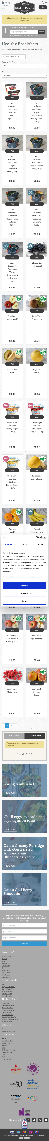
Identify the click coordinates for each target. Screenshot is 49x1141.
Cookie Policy (6, 1012)
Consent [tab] (8, 544)
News (3, 1048)
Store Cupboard (7, 991)
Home (4, 1038)
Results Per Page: (9, 62)
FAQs (3, 1055)
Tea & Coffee (6, 972)
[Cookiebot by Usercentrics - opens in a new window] (35, 537)
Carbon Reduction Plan (9, 1017)
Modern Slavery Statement (10, 1019)
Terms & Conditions (8, 1005)
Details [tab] (24, 544)
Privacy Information (8, 1010)
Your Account (6, 1003)
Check (41, 32)
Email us (4, 1029)
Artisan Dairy (6, 970)
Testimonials (6, 1057)
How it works (6, 977)
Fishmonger (6, 966)
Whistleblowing (7, 1021)
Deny (24, 601)
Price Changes (6, 1059)
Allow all (24, 585)
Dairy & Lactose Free (8, 987)
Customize (23, 593)
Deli (3, 968)
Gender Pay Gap (7, 1015)
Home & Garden (7, 996)
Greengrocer (6, 963)
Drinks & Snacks (7, 994)
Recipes (4, 1045)
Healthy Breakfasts (10, 56)
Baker (4, 961)
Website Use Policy (8, 1008)
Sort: (4, 71)
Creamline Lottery (7, 1052)
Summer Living (7, 956)
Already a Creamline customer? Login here (23, 36)
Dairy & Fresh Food (8, 989)
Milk (3, 984)
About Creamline (7, 1041)
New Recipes (6, 975)
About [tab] (40, 544)
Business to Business (9, 1050)
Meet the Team (6, 1043)
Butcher (4, 959)
